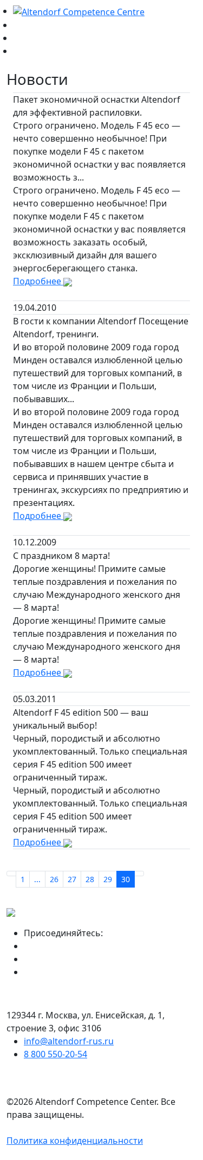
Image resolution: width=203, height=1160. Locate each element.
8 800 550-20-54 (55, 1054)
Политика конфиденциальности (74, 1140)
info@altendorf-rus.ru (69, 1041)
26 (54, 879)
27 (72, 879)
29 (107, 879)
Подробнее (38, 281)
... (37, 879)
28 (90, 879)
